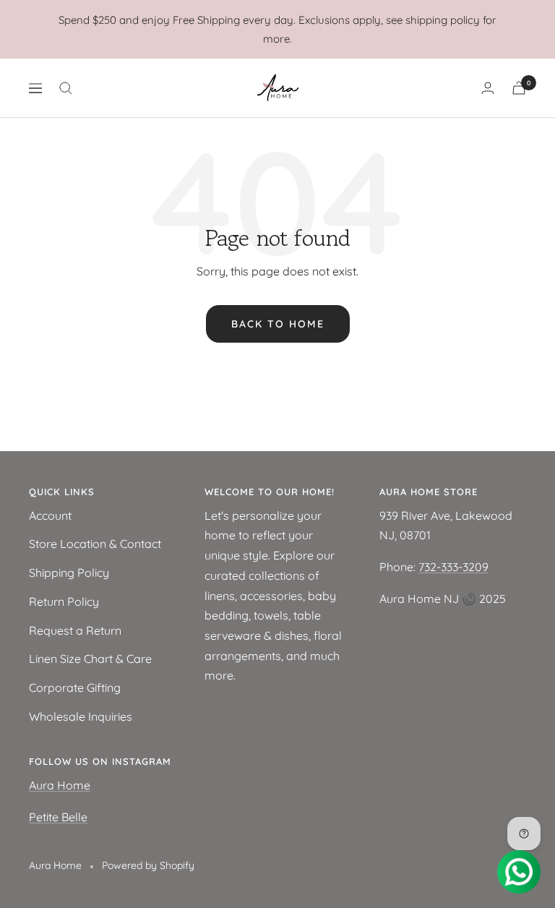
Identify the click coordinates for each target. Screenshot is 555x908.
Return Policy (64, 601)
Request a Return (75, 630)
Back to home (277, 323)
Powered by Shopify (148, 865)
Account (50, 515)
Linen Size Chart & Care (90, 658)
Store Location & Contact (95, 543)
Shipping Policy (69, 572)
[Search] (65, 88)
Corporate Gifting (75, 687)
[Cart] (519, 88)
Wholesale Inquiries (80, 716)
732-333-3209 (453, 567)
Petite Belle (58, 817)
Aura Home (59, 785)
